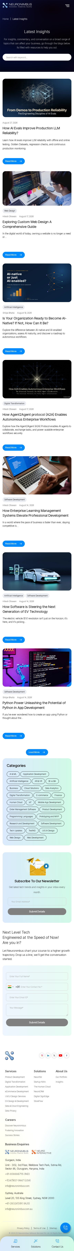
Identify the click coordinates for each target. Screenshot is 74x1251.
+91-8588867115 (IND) (17, 1173)
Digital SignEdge (41, 1096)
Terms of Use (39, 1228)
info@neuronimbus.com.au (19, 1208)
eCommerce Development (17, 1091)
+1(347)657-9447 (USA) (18, 1180)
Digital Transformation (15, 1082)
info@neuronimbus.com (17, 1185)
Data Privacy (10, 1110)
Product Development (15, 1077)
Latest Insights (20, 18)
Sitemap (53, 1228)
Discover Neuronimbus (15, 1125)
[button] (67, 5)
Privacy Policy (23, 1228)
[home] (24, 5)
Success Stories (12, 1135)
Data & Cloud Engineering (16, 1106)
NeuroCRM (39, 1091)
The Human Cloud (42, 1086)
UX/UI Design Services (15, 1096)
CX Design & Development (17, 1101)
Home (6, 18)
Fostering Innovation (14, 1130)
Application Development (16, 1086)
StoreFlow (38, 1101)
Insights (59, 1082)
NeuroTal (38, 1077)
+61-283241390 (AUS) (17, 1203)
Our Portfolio (61, 1077)
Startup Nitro (40, 1082)
